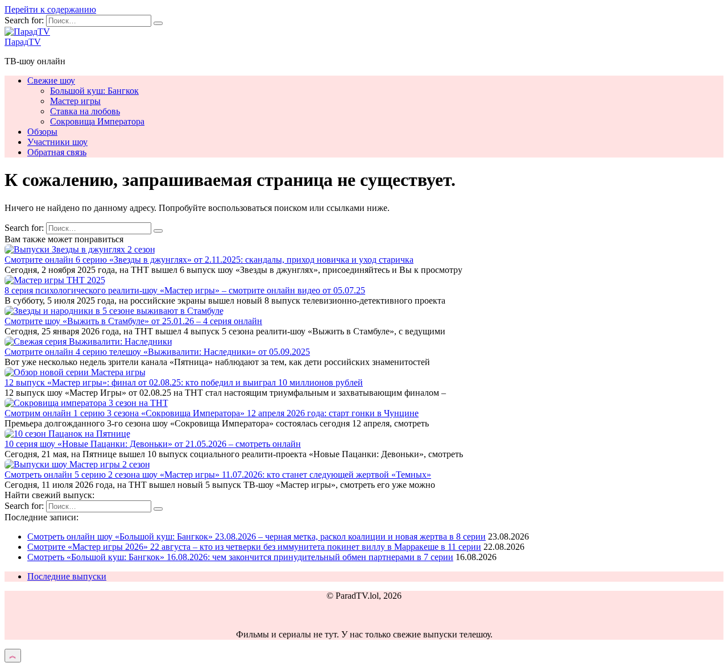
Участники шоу (57, 142)
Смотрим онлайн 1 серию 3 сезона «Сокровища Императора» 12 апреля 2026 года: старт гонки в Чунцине (212, 413)
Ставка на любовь (85, 111)
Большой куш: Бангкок (94, 91)
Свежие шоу (51, 80)
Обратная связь (56, 152)
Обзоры (42, 131)
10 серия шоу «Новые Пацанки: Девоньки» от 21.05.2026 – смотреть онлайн (153, 444)
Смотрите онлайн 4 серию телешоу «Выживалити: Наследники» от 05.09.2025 (157, 352)
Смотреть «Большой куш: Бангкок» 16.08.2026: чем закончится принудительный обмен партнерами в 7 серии (240, 557)
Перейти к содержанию (50, 9)
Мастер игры (75, 101)
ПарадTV (23, 42)
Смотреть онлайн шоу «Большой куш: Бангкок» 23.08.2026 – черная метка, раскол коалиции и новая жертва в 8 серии (256, 536)
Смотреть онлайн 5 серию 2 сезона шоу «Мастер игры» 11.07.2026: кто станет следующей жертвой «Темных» (218, 474)
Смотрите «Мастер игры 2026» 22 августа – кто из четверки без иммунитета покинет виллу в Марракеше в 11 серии (254, 547)
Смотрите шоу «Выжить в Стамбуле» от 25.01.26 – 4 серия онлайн (133, 321)
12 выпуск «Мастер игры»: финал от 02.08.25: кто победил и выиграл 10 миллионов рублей (184, 382)
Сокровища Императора (97, 121)
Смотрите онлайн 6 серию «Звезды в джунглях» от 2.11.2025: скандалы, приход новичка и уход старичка (209, 259)
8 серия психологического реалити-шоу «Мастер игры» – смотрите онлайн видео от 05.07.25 (185, 290)
